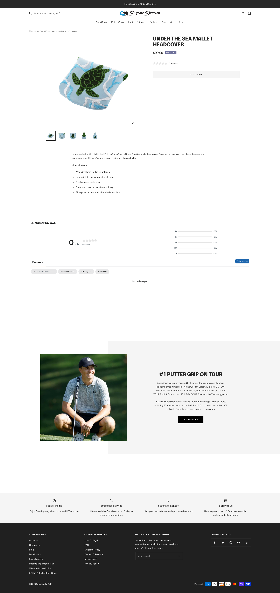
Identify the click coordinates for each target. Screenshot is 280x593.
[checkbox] (102, 271)
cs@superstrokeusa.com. (225, 515)
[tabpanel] (140, 291)
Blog (31, 549)
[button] (195, 231)
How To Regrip (91, 540)
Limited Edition (43, 31)
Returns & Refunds (93, 554)
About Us (34, 540)
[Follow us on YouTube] (239, 543)
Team (181, 22)
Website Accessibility (40, 568)
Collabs (153, 22)
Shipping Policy (92, 549)
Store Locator (36, 559)
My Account (90, 559)
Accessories (168, 22)
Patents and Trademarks (41, 563)
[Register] (178, 556)
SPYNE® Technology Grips (42, 573)
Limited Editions (136, 22)
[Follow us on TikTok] (247, 543)
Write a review (242, 261)
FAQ (86, 545)
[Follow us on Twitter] (223, 543)
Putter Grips (117, 22)
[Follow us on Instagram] (231, 543)
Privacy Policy (91, 563)
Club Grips (101, 22)
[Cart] (249, 13)
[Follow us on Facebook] (215, 543)
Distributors (35, 554)
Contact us (34, 545)
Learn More (190, 419)
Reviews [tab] (38, 262)
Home (32, 31)
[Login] (243, 13)
